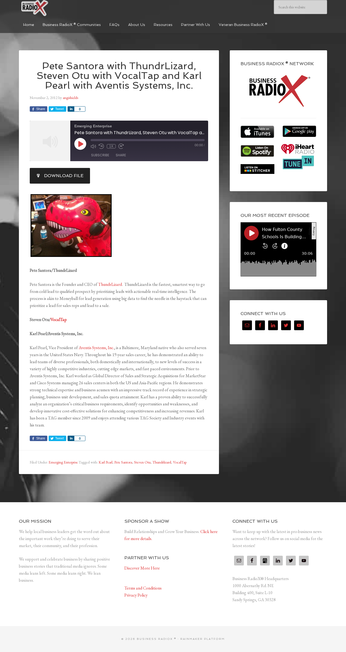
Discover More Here (142, 568)
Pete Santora (123, 462)
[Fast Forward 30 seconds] (121, 146)
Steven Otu (142, 462)
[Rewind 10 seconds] (101, 146)
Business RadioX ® (59, 8)
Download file (64, 175)
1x (111, 146)
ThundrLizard (110, 284)
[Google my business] (265, 560)
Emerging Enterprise (63, 462)
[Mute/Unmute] (93, 146)
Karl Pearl (105, 462)
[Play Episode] (80, 144)
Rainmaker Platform (202, 638)
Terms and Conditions (143, 588)
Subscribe (100, 155)
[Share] (71, 109)
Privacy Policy (136, 595)
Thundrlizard (161, 462)
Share (121, 155)
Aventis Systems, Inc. (96, 347)
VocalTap (59, 319)
